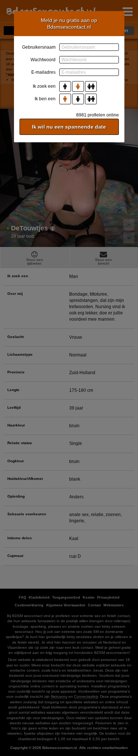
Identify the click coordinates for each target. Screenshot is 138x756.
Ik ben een (45, 98)
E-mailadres (43, 72)
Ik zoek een (44, 86)
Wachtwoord (43, 59)
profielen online (97, 115)
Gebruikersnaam (39, 47)
